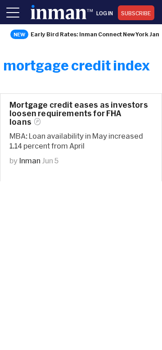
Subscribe (136, 13)
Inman (29, 160)
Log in (104, 13)
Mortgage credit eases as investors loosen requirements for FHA (78, 113)
